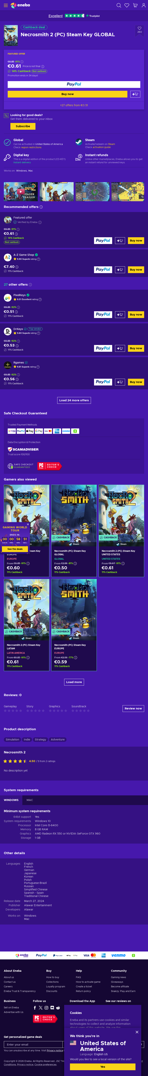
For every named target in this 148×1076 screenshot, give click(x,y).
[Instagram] (46, 1007)
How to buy (52, 977)
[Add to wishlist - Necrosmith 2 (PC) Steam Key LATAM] (42, 585)
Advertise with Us (13, 1012)
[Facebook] (35, 1007)
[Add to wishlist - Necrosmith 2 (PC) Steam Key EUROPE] (42, 491)
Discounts (51, 991)
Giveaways (117, 982)
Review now (133, 708)
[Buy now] (74, 84)
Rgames (18, 362)
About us (9, 977)
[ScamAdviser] (23, 449)
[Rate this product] (16, 761)
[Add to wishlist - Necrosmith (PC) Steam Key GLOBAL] (90, 491)
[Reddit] (58, 1007)
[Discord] (52, 1007)
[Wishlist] (127, 5)
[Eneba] (20, 5)
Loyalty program (55, 986)
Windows (30, 915)
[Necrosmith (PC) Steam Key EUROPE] (74, 605)
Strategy (40, 739)
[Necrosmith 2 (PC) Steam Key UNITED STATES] (121, 511)
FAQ (78, 977)
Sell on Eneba (11, 1007)
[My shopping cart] (135, 5)
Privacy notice (55, 1050)
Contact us (10, 982)
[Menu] (5, 5)
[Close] (137, 1032)
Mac (26, 919)
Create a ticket (84, 986)
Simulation (12, 739)
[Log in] (144, 5)
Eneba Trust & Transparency (20, 991)
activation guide (102, 147)
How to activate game (88, 982)
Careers (8, 986)
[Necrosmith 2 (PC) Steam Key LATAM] (26, 605)
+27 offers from (74, 105)
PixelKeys (19, 295)
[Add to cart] (135, 94)
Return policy (83, 991)
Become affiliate (120, 986)
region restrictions (31, 147)
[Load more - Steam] (79, 142)
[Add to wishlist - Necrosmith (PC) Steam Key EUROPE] (90, 585)
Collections (52, 982)
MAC (30, 800)
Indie (27, 739)
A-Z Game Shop (23, 255)
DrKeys (18, 329)
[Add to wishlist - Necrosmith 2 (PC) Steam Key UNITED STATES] (137, 491)
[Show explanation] (38, 259)
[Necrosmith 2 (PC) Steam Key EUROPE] (26, 511)
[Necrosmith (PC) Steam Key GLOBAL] (74, 511)
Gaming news (118, 977)
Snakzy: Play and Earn (123, 991)
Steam (111, 144)
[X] (41, 1007)
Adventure (58, 739)
